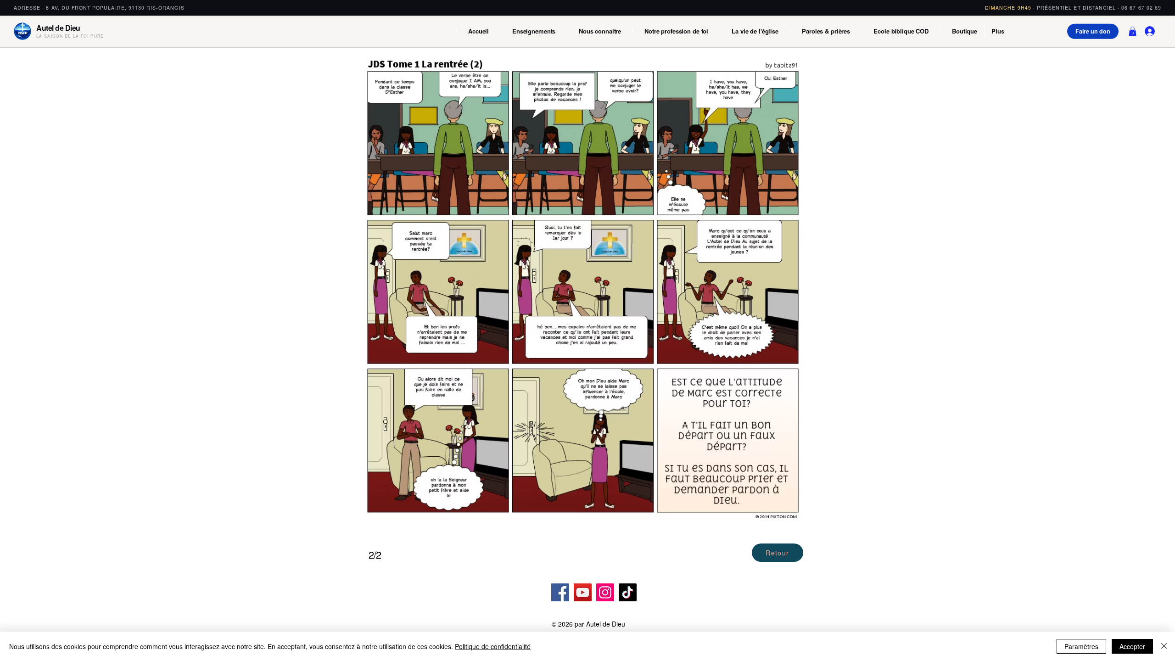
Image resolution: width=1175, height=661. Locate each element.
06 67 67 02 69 (1141, 7)
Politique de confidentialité (493, 646)
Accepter (1132, 646)
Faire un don (1092, 31)
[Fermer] (1163, 646)
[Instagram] (605, 592)
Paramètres (1081, 646)
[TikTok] (628, 592)
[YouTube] (583, 592)
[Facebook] (560, 592)
